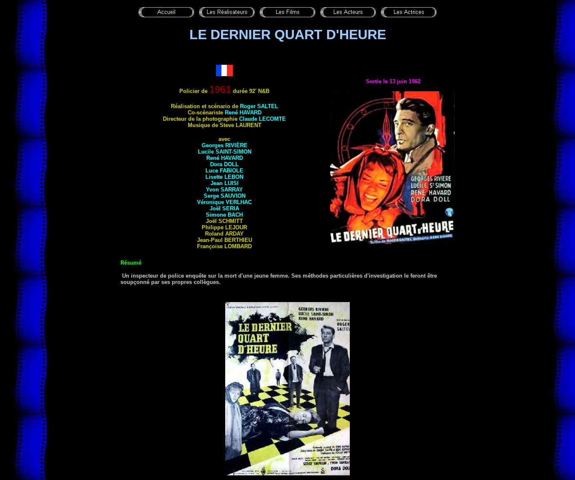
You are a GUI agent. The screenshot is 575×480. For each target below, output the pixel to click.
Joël (224, 208)
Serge (224, 196)
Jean (224, 183)
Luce (224, 170)
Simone (224, 215)
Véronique (224, 202)
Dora (224, 164)
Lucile (224, 152)
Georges (225, 145)
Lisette (224, 177)
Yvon (224, 189)
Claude (262, 119)
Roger (259, 106)
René (243, 112)
